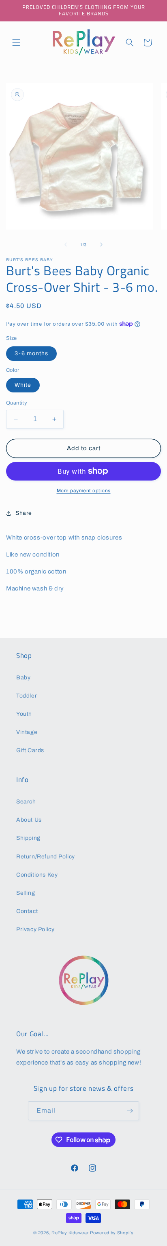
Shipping (28, 838)
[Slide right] (101, 244)
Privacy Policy (35, 929)
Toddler (26, 696)
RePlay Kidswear (70, 1232)
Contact (27, 911)
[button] (16, 42)
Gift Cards (30, 750)
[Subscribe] (130, 1110)
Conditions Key (37, 875)
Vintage (26, 732)
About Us (29, 820)
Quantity (16, 403)
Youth (24, 714)
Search (26, 802)
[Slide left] (66, 244)
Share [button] (23, 513)
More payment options (84, 490)
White (23, 385)
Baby (23, 678)
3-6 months (31, 353)
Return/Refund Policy (45, 857)
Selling (25, 893)
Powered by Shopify (112, 1232)
